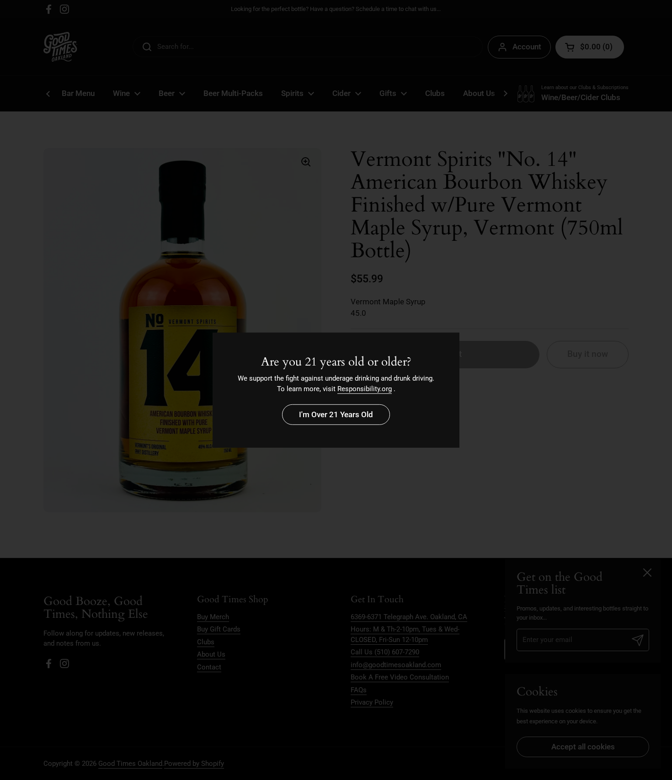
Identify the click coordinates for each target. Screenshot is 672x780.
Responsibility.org (364, 389)
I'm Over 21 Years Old (336, 414)
